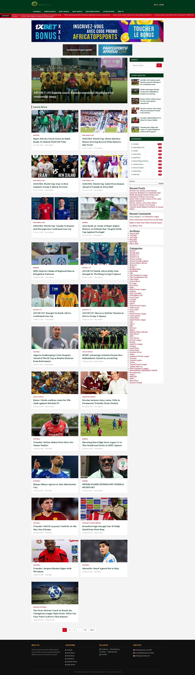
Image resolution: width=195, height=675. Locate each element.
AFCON (132, 251)
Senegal (133, 346)
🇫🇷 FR (156, 5)
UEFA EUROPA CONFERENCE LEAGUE (143, 370)
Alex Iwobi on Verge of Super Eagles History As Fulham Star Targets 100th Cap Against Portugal (102, 229)
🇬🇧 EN (161, 5)
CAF (131, 273)
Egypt (132, 287)
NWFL (132, 336)
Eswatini (133, 291)
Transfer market (89, 397)
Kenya (132, 312)
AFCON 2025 (134, 253)
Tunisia (132, 362)
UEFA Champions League (139, 368)
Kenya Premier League (138, 314)
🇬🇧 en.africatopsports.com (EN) (143, 653)
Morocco (133, 328)
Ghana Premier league (138, 306)
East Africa (77, 11)
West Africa (64, 11)
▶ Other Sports (70, 664)
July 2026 (133, 236)
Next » (92, 630)
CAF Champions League (139, 275)
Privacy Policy (111, 672)
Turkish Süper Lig (136, 366)
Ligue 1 (132, 324)
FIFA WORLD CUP (88, 135)
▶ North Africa (70, 653)
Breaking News (135, 269)
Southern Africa (93, 11)
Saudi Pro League (136, 344)
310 (85, 630)
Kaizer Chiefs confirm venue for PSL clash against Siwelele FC (132, 15)
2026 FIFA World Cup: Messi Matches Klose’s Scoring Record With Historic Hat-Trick (101, 141)
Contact (118, 672)
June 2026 (133, 238)
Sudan (132, 354)
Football (37, 11)
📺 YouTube (103, 654)
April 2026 (133, 242)
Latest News (134, 318)
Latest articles (135, 316)
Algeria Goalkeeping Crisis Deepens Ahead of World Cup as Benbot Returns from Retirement (53, 358)
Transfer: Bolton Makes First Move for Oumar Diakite (37, 16)
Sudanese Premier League (139, 356)
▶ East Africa (69, 659)
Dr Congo (133, 283)
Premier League (135, 340)
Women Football (136, 383)
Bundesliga (134, 271)
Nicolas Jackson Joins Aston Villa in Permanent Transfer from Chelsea (150, 111)
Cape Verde (134, 279)
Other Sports (109, 11)
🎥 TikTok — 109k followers (108, 652)
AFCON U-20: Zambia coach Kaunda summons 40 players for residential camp (36, 15)
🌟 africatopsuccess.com (141, 656)
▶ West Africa (69, 656)
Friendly (132, 302)
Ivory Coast (134, 310)
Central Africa (135, 281)
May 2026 (133, 240)
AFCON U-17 (38, 89)
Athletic (132, 267)
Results (132, 342)
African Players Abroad (91, 523)
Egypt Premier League (138, 289)
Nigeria (85, 222)
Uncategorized (135, 373)
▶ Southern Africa (71, 661)
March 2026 (134, 244)
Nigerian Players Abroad (138, 332)
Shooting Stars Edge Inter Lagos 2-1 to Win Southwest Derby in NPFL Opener (150, 130)
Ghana (132, 304)
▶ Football (68, 650)
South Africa (87, 352)
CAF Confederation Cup (138, 277)
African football (40, 607)
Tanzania (133, 358)
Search (132, 181)
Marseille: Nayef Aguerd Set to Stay (100, 568)
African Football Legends (139, 261)
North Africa (50, 11)
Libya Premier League (138, 320)
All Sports (133, 265)
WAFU (132, 379)
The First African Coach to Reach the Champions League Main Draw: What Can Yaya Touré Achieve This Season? (54, 613)
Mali (131, 326)
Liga (131, 322)
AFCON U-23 (134, 257)
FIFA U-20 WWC (135, 293)
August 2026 (134, 234)
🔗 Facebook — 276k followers (109, 649)
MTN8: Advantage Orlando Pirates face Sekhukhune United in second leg (87, 15)
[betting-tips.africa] (80, 50)
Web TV (121, 11)
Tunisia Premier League (138, 364)
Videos (132, 375)
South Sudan (134, 350)
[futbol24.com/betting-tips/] (115, 50)
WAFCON (36, 135)
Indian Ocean (134, 308)
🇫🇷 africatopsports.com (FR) (142, 650)
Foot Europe (134, 298)
